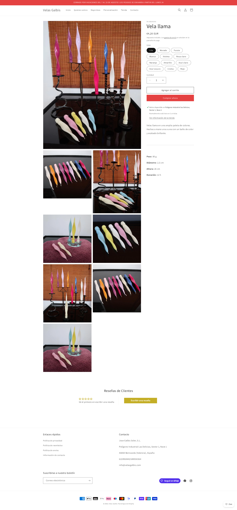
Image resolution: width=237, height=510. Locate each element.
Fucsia (177, 50)
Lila (151, 50)
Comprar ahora (170, 98)
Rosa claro (181, 56)
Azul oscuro (155, 68)
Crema (171, 68)
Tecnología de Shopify (126, 504)
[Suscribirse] (89, 480)
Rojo (182, 68)
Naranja (153, 62)
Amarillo (168, 62)
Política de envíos (51, 450)
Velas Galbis (113, 504)
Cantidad (150, 75)
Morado (163, 50)
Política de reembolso (53, 445)
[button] (179, 10)
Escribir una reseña (140, 400)
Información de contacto (54, 455)
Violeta (166, 56)
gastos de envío (170, 37)
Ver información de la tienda (162, 117)
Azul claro (183, 62)
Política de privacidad (52, 440)
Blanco (152, 56)
